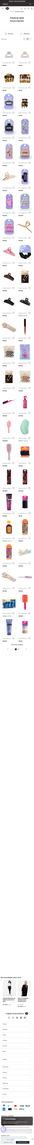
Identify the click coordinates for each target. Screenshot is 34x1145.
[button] (22, 9)
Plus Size (5, 1045)
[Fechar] (32, 1139)
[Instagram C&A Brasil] (9, 1018)
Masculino (5, 1029)
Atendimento (6, 1088)
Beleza (4, 1051)
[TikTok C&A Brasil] (13, 1018)
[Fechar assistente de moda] (31, 1119)
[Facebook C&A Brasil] (25, 1018)
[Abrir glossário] (19, 1059)
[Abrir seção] (19, 1024)
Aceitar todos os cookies (22, 1142)
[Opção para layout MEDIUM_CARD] (28, 39)
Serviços (5, 1077)
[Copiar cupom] (30, 4)
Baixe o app (5, 1083)
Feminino (5, 1024)
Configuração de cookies (8, 1142)
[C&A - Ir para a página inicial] (7, 8)
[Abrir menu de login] (25, 9)
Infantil (4, 1035)
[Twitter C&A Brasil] (21, 1018)
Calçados (5, 1040)
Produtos (5, 1072)
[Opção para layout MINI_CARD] (24, 39)
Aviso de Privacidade (10, 1139)
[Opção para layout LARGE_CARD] (31, 39)
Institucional (5, 1066)
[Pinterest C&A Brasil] (17, 1018)
